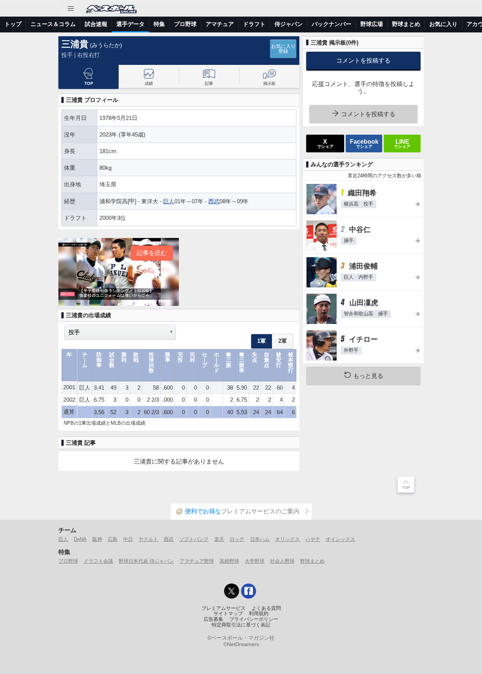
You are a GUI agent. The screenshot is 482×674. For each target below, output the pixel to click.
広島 (112, 539)
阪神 (97, 539)
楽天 (219, 539)
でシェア (325, 143)
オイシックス (340, 539)
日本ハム (260, 539)
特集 (159, 24)
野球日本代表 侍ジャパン (146, 561)
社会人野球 (282, 561)
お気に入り (443, 24)
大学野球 (254, 561)
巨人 (168, 201)
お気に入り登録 (283, 49)
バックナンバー (331, 24)
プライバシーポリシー (253, 619)
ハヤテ (312, 539)
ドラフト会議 (98, 561)
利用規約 (258, 613)
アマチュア (220, 24)
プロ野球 (185, 24)
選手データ (130, 24)
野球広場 (371, 24)
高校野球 (229, 561)
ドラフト (254, 24)
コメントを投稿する (363, 60)
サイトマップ (228, 613)
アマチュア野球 (197, 561)
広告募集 (213, 619)
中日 (128, 539)
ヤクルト (148, 539)
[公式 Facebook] (248, 591)
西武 (214, 201)
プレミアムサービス (223, 608)
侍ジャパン (289, 24)
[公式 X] (231, 591)
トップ (13, 24)
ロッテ (237, 539)
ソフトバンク (194, 539)
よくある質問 (266, 608)
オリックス (287, 539)
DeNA (80, 539)
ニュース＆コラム (53, 24)
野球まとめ (406, 24)
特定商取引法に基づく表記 (241, 625)
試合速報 (96, 24)
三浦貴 (74, 44)
